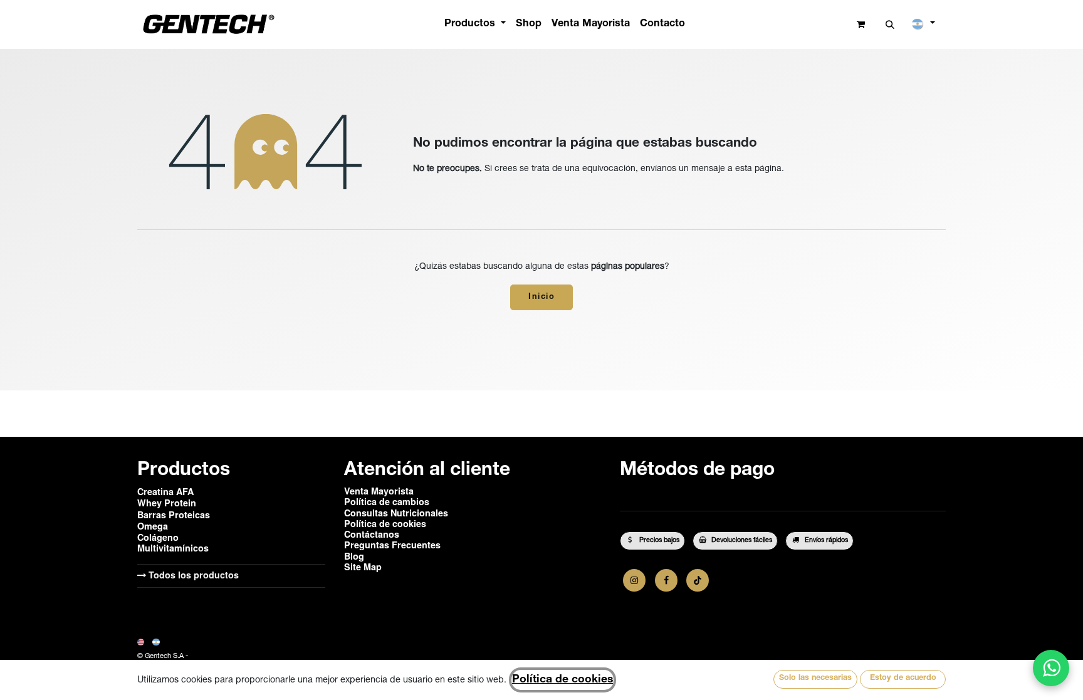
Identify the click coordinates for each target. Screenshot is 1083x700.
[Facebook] (666, 580)
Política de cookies (562, 680)
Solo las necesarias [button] (815, 678)
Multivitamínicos (173, 547)
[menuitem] (475, 24)
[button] (890, 25)
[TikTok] (697, 580)
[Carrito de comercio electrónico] (861, 25)
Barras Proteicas (173, 514)
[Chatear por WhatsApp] (1051, 668)
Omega (152, 526)
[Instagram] (634, 580)
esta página (758, 169)
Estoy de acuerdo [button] (903, 678)
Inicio (541, 297)
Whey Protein (166, 502)
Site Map (363, 566)
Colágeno (158, 537)
